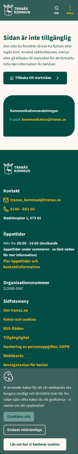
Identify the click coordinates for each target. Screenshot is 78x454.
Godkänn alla (19, 417)
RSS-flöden (13, 328)
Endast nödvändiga (24, 430)
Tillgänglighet (16, 338)
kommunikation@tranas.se (44, 119)
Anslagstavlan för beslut (25, 365)
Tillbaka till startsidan (33, 77)
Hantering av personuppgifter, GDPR (36, 347)
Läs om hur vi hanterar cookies (35, 444)
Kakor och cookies (19, 319)
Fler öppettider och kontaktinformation (21, 264)
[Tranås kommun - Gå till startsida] (16, 10)
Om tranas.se (15, 310)
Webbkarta (13, 356)
